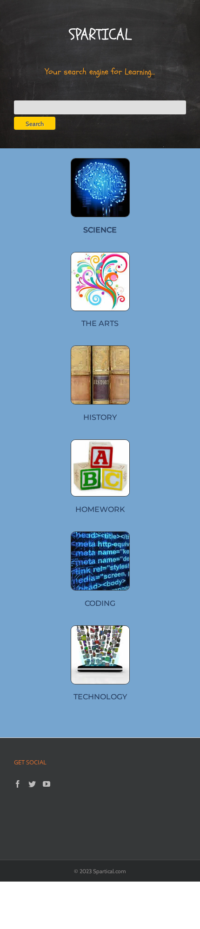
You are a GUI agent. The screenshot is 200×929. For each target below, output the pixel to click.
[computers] (100, 162)
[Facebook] (17, 784)
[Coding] (100, 535)
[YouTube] (46, 784)
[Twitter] (32, 784)
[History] (100, 349)
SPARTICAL (100, 34)
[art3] (100, 256)
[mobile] (100, 629)
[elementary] (100, 443)
